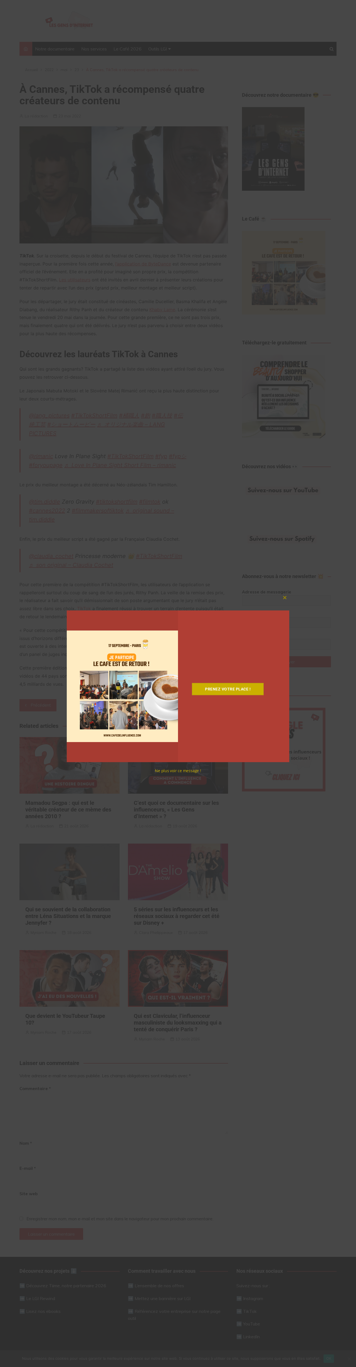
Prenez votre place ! (228, 689)
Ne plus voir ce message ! (178, 770)
